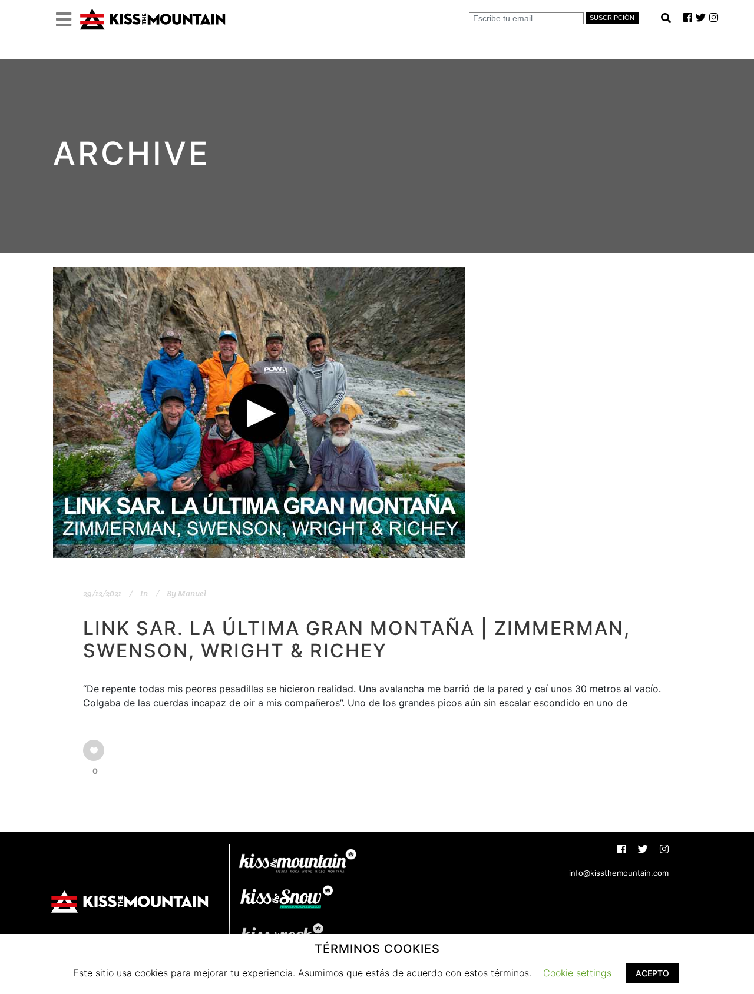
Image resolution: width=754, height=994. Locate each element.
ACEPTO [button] (652, 973)
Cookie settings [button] (577, 973)
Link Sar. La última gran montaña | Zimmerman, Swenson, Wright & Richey (356, 639)
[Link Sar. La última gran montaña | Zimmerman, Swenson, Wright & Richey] (259, 412)
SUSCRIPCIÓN (612, 17)
